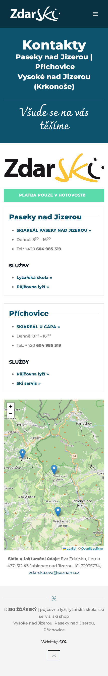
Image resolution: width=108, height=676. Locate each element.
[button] (95, 14)
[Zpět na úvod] (35, 14)
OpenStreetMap (92, 548)
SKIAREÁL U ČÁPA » (38, 326)
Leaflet (71, 548)
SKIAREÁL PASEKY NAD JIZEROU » (54, 230)
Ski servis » (29, 383)
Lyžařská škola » (34, 277)
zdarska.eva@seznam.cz (54, 572)
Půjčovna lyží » (33, 286)
